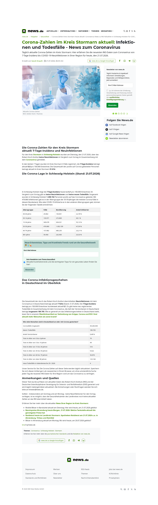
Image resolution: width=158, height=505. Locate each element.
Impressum (30, 469)
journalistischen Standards (57, 434)
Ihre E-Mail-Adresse (30, 250)
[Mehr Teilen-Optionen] (134, 61)
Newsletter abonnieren (118, 138)
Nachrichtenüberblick (90, 478)
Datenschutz (30, 473)
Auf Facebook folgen (117, 125)
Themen (95, 31)
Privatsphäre (114, 478)
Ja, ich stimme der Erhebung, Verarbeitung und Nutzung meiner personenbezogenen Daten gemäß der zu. (119, 95)
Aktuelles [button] (52, 31)
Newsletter (57, 478)
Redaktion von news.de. (81, 434)
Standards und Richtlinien (35, 478)
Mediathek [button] (106, 31)
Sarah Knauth (37, 61)
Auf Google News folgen (119, 134)
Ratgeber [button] (83, 31)
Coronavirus (35, 431)
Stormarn (58, 431)
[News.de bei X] (132, 31)
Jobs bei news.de (116, 469)
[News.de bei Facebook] (129, 31)
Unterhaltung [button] (68, 31)
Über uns (57, 473)
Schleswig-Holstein (47, 431)
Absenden (29, 269)
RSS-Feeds (85, 469)
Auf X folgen (114, 129)
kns (23, 425)
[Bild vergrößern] (98, 67)
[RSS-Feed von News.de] (134, 31)
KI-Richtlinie (114, 473)
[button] (102, 61)
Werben (56, 469)
